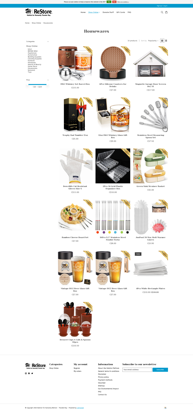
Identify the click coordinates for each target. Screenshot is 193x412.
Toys (29, 72)
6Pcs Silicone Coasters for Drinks (112, 85)
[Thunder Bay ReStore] (38, 12)
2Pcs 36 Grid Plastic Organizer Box (113, 187)
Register (77, 368)
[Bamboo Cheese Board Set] (75, 217)
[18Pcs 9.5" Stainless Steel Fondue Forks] (112, 217)
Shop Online (36, 23)
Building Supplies (34, 57)
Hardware (32, 63)
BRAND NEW (33, 51)
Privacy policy (103, 377)
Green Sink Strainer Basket (151, 186)
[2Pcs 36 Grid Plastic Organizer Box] (112, 166)
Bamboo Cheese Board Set (75, 237)
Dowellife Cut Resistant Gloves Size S (75, 187)
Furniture (31, 61)
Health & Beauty (34, 64)
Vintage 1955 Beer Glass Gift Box (113, 289)
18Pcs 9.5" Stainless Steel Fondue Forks (113, 238)
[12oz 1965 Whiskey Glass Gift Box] (112, 114)
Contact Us (102, 395)
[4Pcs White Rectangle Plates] (150, 268)
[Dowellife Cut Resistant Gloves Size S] (75, 166)
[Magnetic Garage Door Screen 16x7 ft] (150, 63)
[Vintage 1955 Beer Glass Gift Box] (112, 268)
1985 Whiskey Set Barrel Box (75, 84)
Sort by (144, 41)
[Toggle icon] (162, 12)
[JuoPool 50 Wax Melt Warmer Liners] (150, 217)
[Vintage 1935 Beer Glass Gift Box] (75, 268)
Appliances (32, 53)
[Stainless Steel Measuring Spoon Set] (150, 114)
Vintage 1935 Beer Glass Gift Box (75, 289)
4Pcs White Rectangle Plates (150, 288)
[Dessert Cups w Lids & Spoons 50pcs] (75, 319)
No (114, 2)
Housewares (32, 68)
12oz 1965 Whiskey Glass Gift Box (113, 136)
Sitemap (101, 386)
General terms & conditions (108, 371)
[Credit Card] (165, 408)
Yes (109, 2)
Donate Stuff (108, 12)
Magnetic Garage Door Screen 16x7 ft (150, 85)
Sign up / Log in (162, 6)
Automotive (32, 55)
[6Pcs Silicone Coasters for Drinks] (112, 63)
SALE (30, 49)
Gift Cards (120, 12)
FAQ (129, 12)
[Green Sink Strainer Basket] (150, 166)
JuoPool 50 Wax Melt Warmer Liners (151, 238)
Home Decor (32, 66)
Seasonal (31, 70)
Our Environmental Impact (108, 389)
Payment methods (105, 380)
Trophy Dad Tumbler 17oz (75, 135)
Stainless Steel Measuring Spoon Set (150, 136)
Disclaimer (102, 374)
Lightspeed (80, 408)
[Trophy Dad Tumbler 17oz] (75, 114)
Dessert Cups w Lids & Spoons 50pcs (75, 341)
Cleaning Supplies (35, 59)
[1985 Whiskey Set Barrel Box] (75, 63)
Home (83, 12)
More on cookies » (123, 2)
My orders (77, 371)
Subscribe (160, 370)
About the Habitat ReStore (108, 368)
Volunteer (102, 383)
